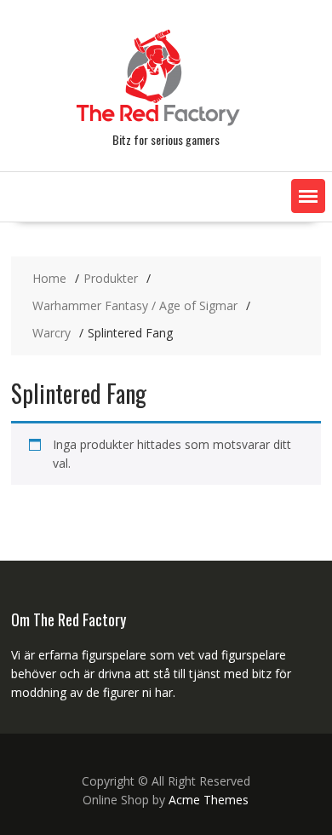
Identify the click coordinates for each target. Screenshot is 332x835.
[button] (308, 196)
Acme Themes (209, 800)
